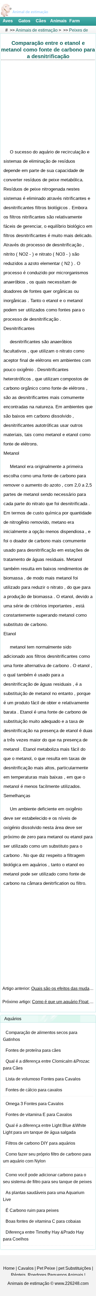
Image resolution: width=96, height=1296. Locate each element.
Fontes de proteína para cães (33, 1050)
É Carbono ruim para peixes (32, 1210)
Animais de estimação (37, 30)
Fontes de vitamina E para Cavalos (39, 1114)
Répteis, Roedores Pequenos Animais (47, 1275)
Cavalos (26, 1268)
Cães (41, 21)
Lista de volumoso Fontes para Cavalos (43, 1079)
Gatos (24, 21)
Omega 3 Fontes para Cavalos (34, 1103)
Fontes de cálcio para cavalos (34, 1090)
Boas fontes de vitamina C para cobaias (43, 1221)
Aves (8, 21)
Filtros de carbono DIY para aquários (40, 1143)
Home (9, 1268)
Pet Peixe (46, 1268)
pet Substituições (74, 1268)
